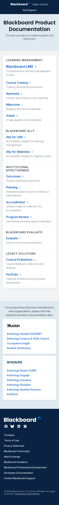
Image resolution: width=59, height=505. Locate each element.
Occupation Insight (18, 343)
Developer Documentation (18, 472)
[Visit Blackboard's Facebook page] (6, 426)
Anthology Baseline (19, 384)
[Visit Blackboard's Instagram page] (25, 426)
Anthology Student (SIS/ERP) (24, 333)
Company (9, 435)
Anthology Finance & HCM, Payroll (28, 338)
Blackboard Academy (16, 462)
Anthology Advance (19, 380)
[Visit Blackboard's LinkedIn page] (19, 426)
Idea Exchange (12, 456)
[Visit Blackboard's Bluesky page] (12, 426)
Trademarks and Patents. (27, 494)
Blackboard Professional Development (25, 467)
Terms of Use (11, 440)
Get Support (29, 10)
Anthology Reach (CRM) (21, 370)
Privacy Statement (14, 445)
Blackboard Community (17, 451)
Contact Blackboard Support (19, 478)
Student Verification (19, 348)
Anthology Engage (18, 375)
